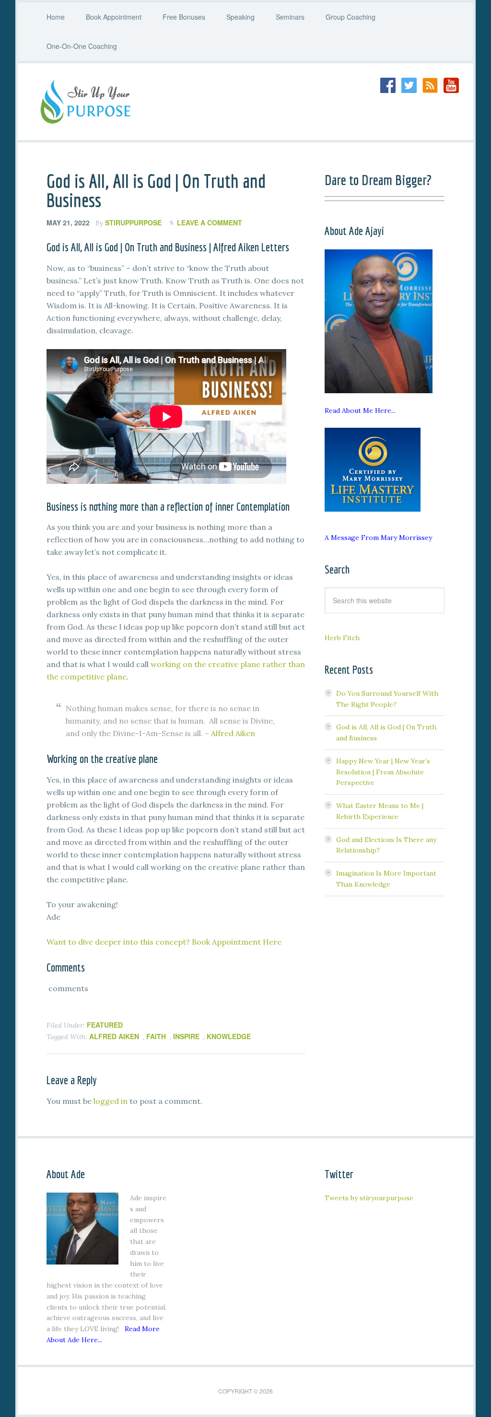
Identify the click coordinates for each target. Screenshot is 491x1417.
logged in (111, 1101)
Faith (156, 1036)
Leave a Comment (209, 222)
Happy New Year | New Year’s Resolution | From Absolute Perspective (383, 772)
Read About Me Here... (360, 410)
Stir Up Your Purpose (109, 102)
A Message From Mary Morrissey (378, 537)
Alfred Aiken (233, 733)
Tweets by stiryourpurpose (369, 1198)
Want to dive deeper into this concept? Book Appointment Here (164, 942)
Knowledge (229, 1036)
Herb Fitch (342, 637)
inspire (186, 1036)
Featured (105, 1025)
